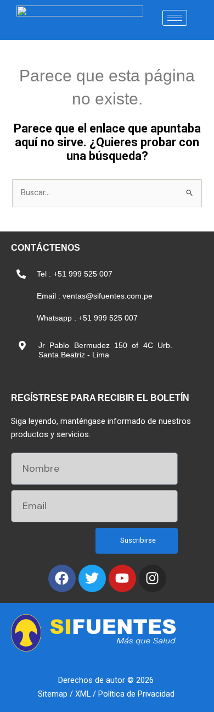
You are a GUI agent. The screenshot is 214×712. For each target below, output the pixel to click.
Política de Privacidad (136, 694)
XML (83, 694)
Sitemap (52, 694)
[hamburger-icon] (174, 18)
